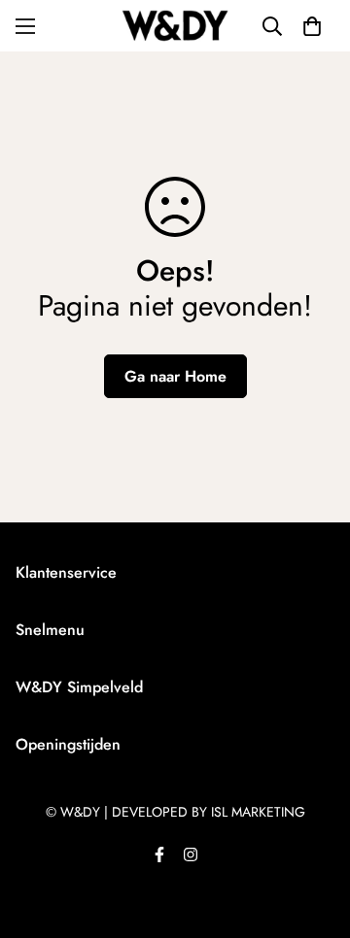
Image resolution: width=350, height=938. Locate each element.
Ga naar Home (175, 376)
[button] (312, 26)
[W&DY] (175, 25)
